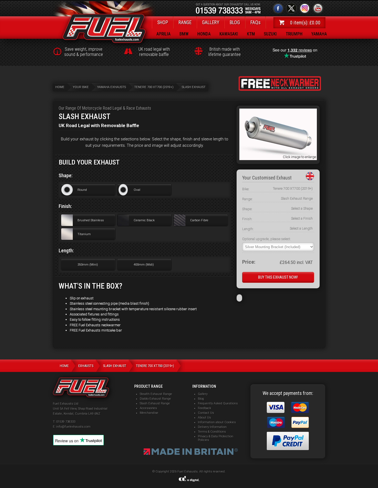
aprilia (163, 34)
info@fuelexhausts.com (73, 426)
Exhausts (85, 366)
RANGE (184, 22)
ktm (251, 34)
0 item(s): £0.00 (305, 22)
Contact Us (206, 413)
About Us (204, 417)
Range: (247, 199)
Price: (248, 262)
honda (204, 34)
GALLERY (210, 22)
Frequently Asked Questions (218, 403)
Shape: (247, 209)
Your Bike (81, 87)
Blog (201, 398)
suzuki (270, 34)
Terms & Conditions (212, 431)
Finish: (247, 219)
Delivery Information (212, 427)
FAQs (255, 22)
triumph (294, 34)
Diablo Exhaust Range (155, 398)
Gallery (203, 394)
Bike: (245, 189)
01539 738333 (65, 421)
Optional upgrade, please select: (266, 239)
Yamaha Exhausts (111, 87)
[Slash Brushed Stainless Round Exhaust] (278, 158)
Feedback (204, 408)
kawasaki (228, 34)
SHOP (162, 22)
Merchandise (149, 413)
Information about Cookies (217, 422)
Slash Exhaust (194, 87)
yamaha (319, 34)
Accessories (148, 408)
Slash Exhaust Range (155, 403)
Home (59, 87)
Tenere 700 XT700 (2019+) (154, 87)
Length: (248, 229)
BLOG (235, 22)
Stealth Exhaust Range (156, 394)
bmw (183, 34)
